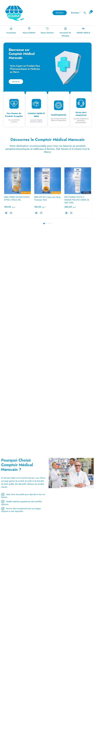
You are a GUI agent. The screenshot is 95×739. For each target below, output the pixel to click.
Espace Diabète (29, 33)
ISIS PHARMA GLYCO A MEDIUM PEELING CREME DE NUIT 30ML (76, 200)
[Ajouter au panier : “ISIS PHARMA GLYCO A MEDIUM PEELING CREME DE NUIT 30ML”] (66, 213)
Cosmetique (11, 33)
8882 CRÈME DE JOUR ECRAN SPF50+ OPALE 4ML (17, 198)
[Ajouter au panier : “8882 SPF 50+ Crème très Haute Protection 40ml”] (36, 213)
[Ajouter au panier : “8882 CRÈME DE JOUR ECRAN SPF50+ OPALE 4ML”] (6, 213)
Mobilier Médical (83, 33)
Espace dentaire (47, 33)
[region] (47, 84)
